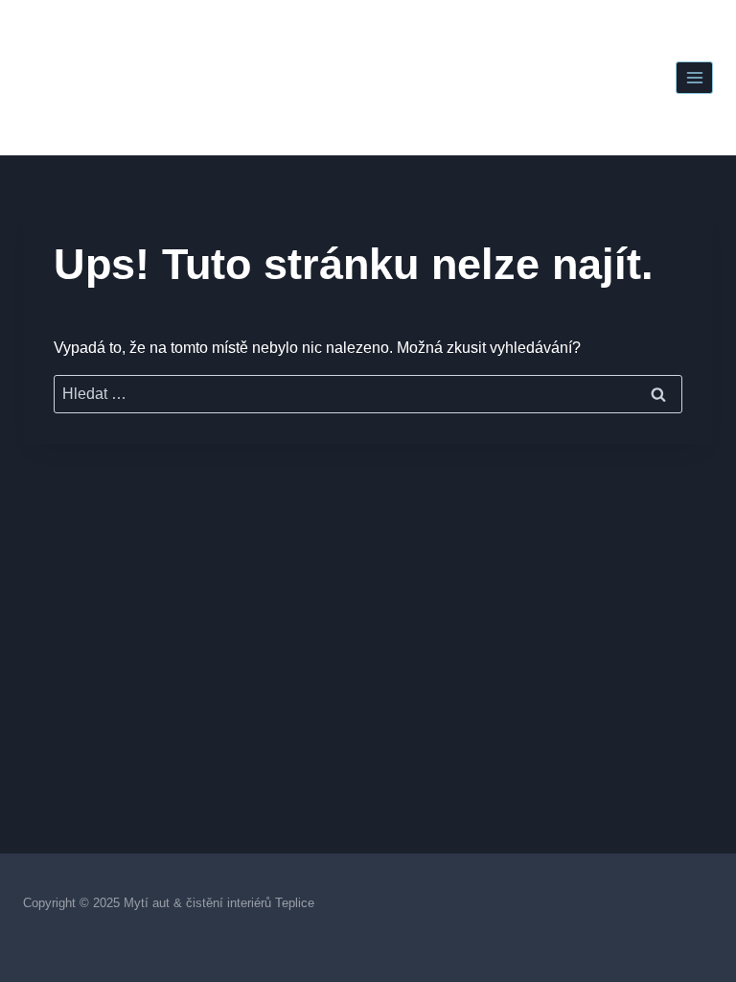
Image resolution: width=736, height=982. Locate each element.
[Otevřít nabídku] (694, 77)
